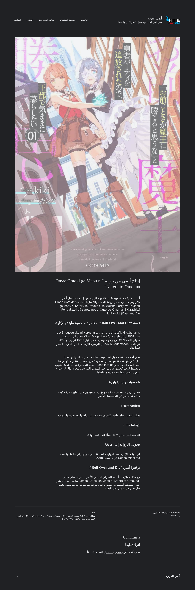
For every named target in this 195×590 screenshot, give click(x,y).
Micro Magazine (33, 516)
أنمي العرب (155, 18)
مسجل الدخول (113, 552)
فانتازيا (77, 519)
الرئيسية (84, 20)
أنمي (155, 513)
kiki (23, 516)
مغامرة (65, 519)
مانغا (71, 519)
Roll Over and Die (87, 516)
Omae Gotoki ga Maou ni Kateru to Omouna (60, 516)
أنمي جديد (91, 519)
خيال (83, 519)
